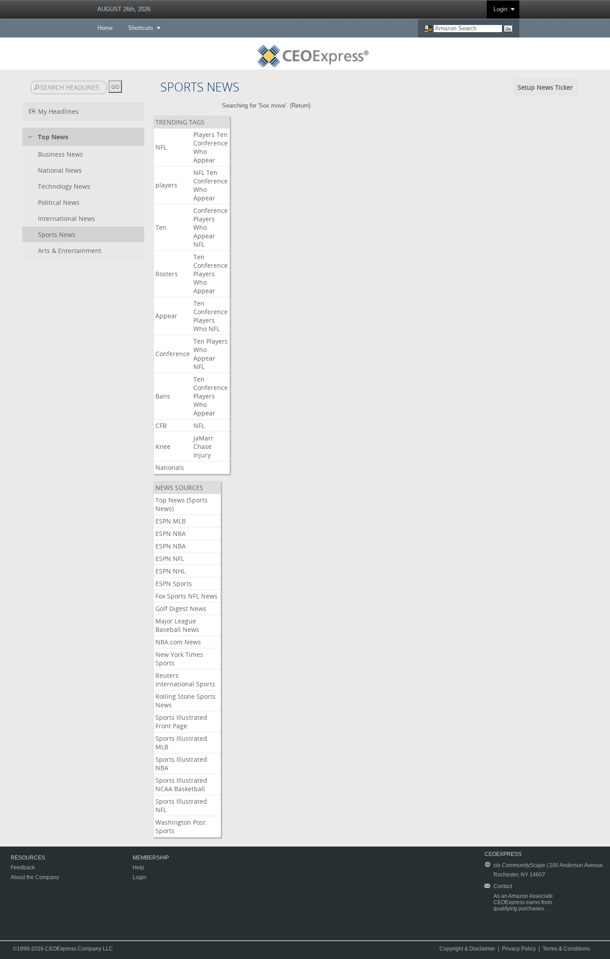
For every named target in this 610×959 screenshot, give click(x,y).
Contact (502, 886)
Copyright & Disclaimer (467, 949)
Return (300, 105)
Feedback (23, 867)
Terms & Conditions (566, 949)
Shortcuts (140, 28)
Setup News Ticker (545, 87)
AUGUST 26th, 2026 (123, 9)
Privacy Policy (519, 949)
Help (138, 867)
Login (500, 9)
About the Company (35, 877)
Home (105, 28)
